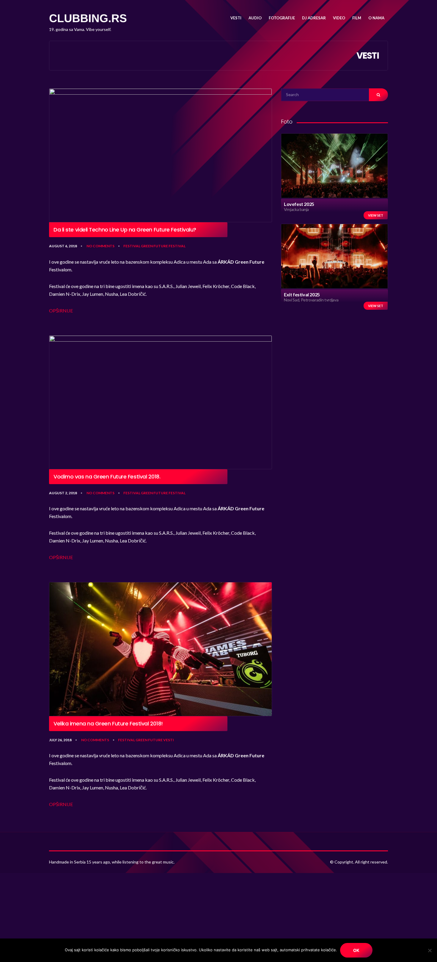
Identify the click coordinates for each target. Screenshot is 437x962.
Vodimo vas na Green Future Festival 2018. (107, 476)
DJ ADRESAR (314, 17)
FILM (356, 17)
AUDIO (255, 17)
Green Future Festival (163, 246)
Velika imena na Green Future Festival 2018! (109, 723)
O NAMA (376, 17)
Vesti (168, 740)
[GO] (378, 94)
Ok (356, 950)
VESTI (235, 17)
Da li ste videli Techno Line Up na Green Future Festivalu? (125, 229)
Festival (131, 246)
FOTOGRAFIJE (282, 17)
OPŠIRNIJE (61, 310)
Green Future (149, 740)
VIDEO (339, 17)
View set (375, 215)
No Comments (100, 246)
